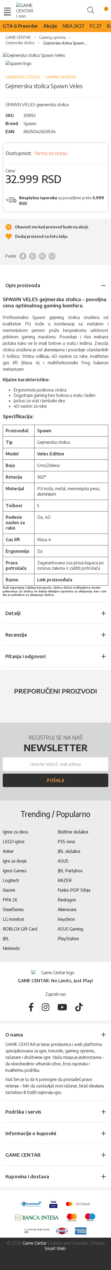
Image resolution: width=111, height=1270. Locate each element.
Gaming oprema (60, 77)
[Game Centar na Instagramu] (45, 1006)
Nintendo (11, 948)
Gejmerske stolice (22, 77)
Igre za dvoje (15, 861)
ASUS (63, 861)
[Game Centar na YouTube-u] (62, 1006)
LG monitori (13, 919)
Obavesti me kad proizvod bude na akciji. (51, 227)
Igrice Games (15, 870)
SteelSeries (13, 909)
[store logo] (29, 10)
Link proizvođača (54, 579)
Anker (8, 851)
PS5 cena (66, 841)
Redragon (67, 899)
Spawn (29, 123)
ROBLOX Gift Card (20, 929)
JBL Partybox (70, 870)
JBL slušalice (69, 851)
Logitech (11, 880)
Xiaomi (9, 890)
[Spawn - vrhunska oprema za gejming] (18, 63)
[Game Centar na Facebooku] (31, 1006)
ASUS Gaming (70, 929)
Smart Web (55, 1248)
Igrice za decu (15, 832)
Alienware (67, 909)
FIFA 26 (10, 899)
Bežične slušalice (73, 832)
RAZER (65, 880)
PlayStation (68, 938)
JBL (6, 938)
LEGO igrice (14, 841)
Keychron (66, 919)
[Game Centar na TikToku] (79, 1006)
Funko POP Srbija (74, 890)
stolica (74, 317)
